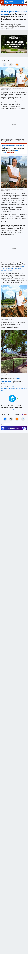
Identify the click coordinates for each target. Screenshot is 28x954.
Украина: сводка (17, 5)
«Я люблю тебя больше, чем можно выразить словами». (12, 268)
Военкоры (9, 5)
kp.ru (25, 414)
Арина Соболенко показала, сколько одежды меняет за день (13, 380)
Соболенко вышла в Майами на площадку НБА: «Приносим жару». (14, 388)
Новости (3, 5)
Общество (4, 152)
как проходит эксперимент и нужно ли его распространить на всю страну (13, 147)
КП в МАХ (25, 5)
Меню (2, 2)
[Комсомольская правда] (8, 2)
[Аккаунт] (26, 2)
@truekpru (16, 410)
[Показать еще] (23, 64)
